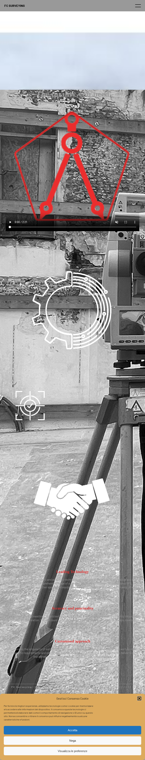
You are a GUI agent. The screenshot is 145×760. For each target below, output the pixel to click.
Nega (72, 740)
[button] (139, 698)
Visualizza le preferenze (72, 751)
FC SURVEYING (14, 5)
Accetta (72, 730)
